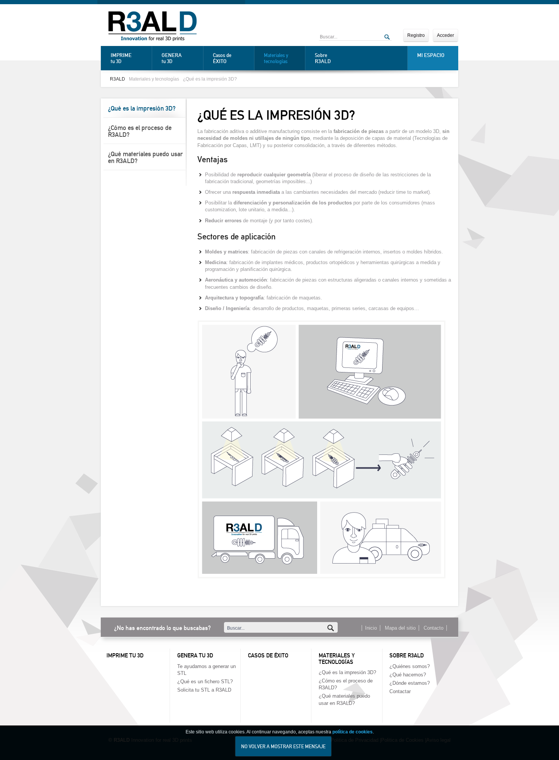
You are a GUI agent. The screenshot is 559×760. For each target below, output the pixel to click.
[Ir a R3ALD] (152, 27)
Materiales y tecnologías (276, 58)
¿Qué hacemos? (407, 675)
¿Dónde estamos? (409, 683)
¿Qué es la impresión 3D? (210, 78)
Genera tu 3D (195, 655)
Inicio (371, 628)
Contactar (400, 691)
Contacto (433, 628)
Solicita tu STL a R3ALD (204, 690)
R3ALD (117, 78)
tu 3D (121, 58)
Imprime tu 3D (124, 655)
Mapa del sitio (400, 628)
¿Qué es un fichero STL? (205, 681)
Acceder (445, 35)
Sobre (323, 58)
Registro (416, 35)
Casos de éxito (268, 655)
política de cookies (352, 732)
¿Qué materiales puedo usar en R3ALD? (145, 157)
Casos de (222, 58)
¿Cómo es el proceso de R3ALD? (140, 131)
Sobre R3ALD (406, 655)
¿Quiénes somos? (409, 666)
